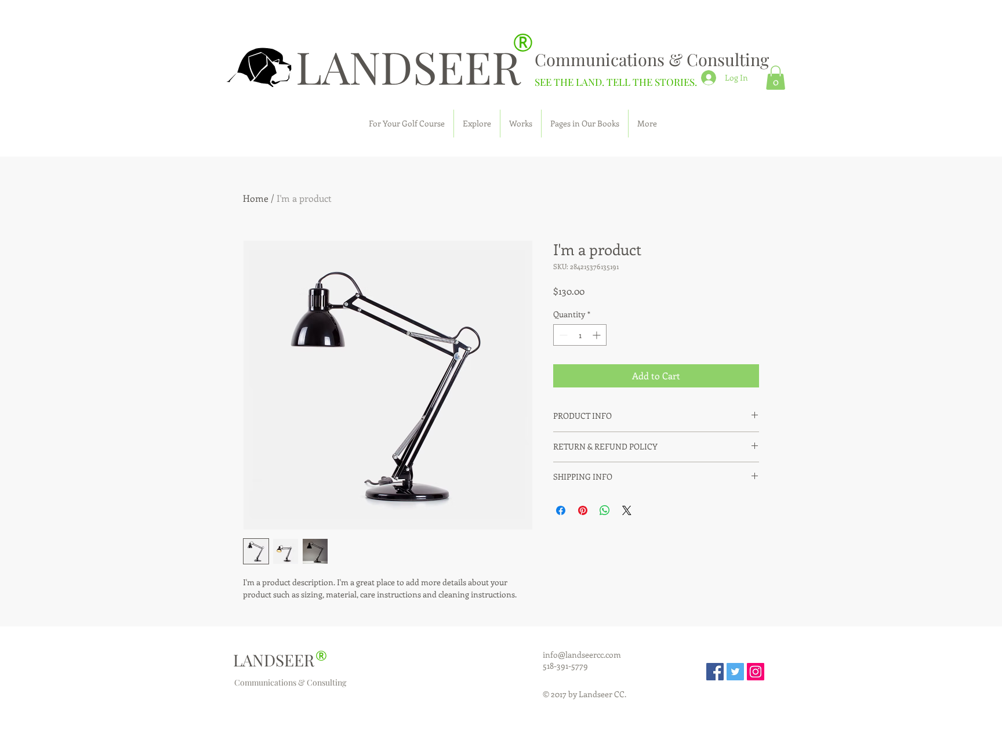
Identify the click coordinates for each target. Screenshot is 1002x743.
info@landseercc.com (582, 654)
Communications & (270, 682)
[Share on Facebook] (561, 510)
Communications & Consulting (652, 59)
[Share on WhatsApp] (605, 510)
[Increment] (597, 335)
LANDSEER (408, 66)
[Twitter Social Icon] (735, 671)
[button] (775, 78)
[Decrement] (562, 335)
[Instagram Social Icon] (755, 671)
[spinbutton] (579, 335)
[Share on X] (627, 510)
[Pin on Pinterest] (583, 510)
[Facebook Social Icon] (715, 671)
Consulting (326, 682)
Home (255, 198)
